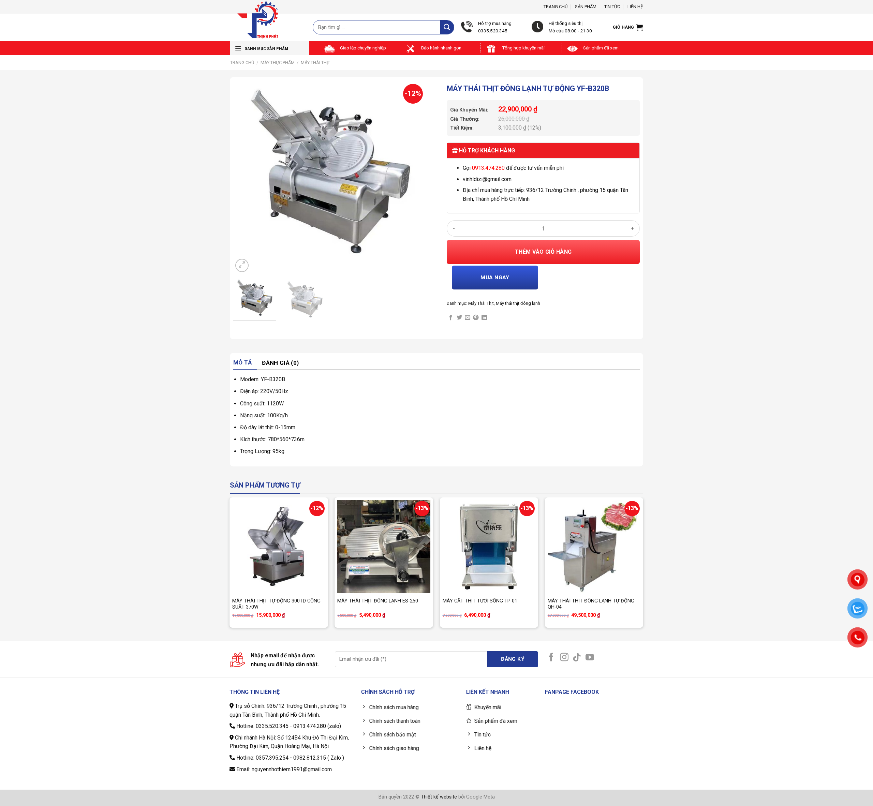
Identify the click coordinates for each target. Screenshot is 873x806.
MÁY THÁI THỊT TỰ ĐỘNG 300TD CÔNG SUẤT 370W (276, 604)
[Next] (414, 177)
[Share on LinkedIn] (484, 318)
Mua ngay (494, 277)
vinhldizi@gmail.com (487, 179)
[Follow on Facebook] (551, 657)
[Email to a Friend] (467, 318)
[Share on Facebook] (451, 318)
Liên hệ (635, 6)
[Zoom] (242, 265)
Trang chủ (555, 6)
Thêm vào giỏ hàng (543, 252)
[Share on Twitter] (459, 318)
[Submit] (447, 27)
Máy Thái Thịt (315, 62)
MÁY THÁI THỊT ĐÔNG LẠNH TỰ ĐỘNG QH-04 (591, 604)
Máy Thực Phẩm (278, 62)
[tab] (245, 363)
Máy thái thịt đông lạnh (518, 303)
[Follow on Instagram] (564, 657)
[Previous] (245, 177)
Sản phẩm (585, 6)
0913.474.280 (488, 168)
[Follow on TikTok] (577, 657)
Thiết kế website (439, 797)
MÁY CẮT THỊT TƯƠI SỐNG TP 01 (480, 601)
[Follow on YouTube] (590, 657)
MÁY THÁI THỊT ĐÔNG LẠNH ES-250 (377, 601)
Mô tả (242, 362)
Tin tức (612, 6)
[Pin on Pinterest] (475, 318)
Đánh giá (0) (280, 362)
